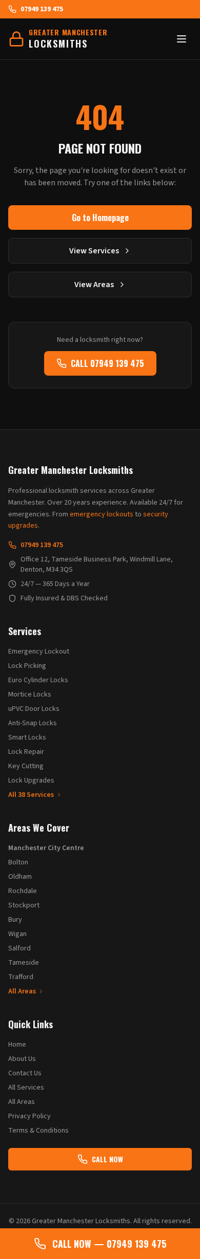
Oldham (20, 877)
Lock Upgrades (31, 780)
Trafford (20, 977)
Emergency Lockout (38, 651)
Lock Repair (26, 752)
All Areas (22, 991)
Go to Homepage (100, 217)
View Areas (94, 284)
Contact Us (25, 1073)
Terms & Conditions (38, 1130)
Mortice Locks (29, 694)
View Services (94, 250)
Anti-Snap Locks (32, 723)
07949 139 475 (42, 9)
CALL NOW (107, 1159)
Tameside (23, 963)
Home (17, 1044)
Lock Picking (27, 666)
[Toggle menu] (181, 39)
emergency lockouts (101, 514)
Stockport (23, 905)
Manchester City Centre (46, 848)
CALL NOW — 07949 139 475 (109, 1243)
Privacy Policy (29, 1116)
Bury (15, 920)
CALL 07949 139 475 (107, 363)
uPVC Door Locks (33, 709)
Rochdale (22, 891)
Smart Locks (27, 737)
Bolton (18, 862)
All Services (26, 1087)
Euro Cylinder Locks (38, 680)
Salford (19, 948)
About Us (22, 1059)
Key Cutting (26, 766)
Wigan (17, 934)
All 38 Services (31, 795)
